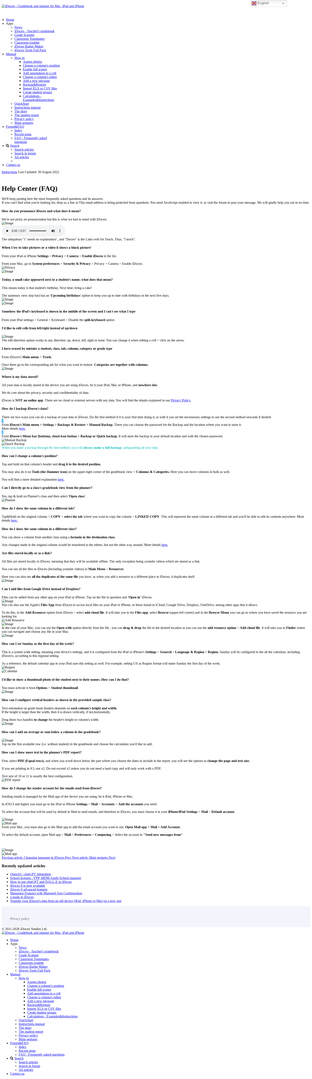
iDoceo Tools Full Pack (30, 50)
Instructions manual (27, 107)
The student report (26, 115)
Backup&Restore (34, 84)
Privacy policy (24, 119)
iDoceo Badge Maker (28, 46)
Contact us (13, 165)
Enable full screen (35, 69)
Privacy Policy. (181, 400)
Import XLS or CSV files (40, 88)
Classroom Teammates (29, 39)
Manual (11, 54)
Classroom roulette (26, 42)
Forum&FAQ (15, 126)
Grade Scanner (24, 35)
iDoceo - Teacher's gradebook (34, 31)
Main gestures (23, 123)
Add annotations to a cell (39, 73)
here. (22, 428)
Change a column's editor (40, 77)
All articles (21, 157)
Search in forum (25, 153)
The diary (20, 111)
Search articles (24, 149)
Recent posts (22, 134)
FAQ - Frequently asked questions (42, 1054)
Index (18, 130)
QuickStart (21, 103)
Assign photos (32, 61)
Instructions (9, 172)
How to (19, 58)
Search (14, 145)
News (18, 27)
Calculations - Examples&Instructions (38, 98)
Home (10, 19)
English (263, 3)
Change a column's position (41, 65)
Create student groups (37, 92)
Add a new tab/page (36, 81)
